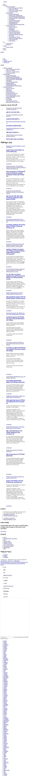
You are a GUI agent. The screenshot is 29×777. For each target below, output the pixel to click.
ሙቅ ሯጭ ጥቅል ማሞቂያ (14, 33)
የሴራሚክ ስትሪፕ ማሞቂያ (14, 37)
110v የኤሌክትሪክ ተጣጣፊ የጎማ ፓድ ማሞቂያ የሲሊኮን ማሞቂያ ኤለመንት (15, 297)
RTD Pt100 (11, 19)
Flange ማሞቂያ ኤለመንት (14, 32)
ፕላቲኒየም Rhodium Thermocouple (17, 16)
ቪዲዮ (4, 48)
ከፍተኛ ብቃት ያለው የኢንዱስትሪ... (15, 139)
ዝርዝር (10, 163)
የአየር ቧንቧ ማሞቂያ (13, 9)
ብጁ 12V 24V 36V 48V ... (13, 112)
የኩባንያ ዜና (8, 44)
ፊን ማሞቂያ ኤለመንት (14, 30)
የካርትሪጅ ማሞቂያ (13, 27)
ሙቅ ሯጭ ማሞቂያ (10, 92)
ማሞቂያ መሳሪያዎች (10, 6)
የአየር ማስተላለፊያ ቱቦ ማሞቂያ (16, 8)
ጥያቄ (7, 163)
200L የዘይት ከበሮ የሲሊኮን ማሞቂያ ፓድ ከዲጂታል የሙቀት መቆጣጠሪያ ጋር (15, 401)
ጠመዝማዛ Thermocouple (14, 20)
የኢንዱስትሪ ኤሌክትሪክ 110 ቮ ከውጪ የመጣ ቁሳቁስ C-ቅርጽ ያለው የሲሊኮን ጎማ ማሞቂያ (16, 349)
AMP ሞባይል (17, 561)
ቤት (4, 4)
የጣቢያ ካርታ (10, 561)
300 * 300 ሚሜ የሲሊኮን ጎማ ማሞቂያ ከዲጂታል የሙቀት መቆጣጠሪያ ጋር (14, 432)
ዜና (4, 42)
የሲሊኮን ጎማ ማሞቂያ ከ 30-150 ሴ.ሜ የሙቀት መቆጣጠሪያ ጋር (14, 481)
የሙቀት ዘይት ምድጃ (13, 11)
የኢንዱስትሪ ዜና (9, 43)
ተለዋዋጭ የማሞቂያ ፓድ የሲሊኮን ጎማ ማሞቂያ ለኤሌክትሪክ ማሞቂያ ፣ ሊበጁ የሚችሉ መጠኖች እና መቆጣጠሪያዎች (15, 252)
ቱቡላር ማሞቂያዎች (13, 39)
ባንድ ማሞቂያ (12, 40)
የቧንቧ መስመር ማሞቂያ (8, 545)
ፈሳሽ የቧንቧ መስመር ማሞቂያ (15, 10)
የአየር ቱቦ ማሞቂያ (4, 562)
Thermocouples (10, 563)
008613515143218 (7, 575)
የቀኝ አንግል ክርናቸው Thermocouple (17, 18)
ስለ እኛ (4, 46)
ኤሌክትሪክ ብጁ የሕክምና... (13, 119)
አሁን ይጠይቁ (3, 531)
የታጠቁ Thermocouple (14, 14)
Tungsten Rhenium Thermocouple (16, 24)
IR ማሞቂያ (11, 35)
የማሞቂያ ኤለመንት (10, 25)
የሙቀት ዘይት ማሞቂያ (8, 546)
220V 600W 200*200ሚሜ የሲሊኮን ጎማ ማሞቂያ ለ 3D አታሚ (15, 381)
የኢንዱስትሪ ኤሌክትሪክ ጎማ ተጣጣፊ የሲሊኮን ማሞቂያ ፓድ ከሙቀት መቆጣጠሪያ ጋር (15, 226)
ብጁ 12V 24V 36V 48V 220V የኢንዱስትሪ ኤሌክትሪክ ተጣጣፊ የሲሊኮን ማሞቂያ (14, 197)
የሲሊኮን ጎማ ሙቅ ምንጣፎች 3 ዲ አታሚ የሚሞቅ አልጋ (15, 150)
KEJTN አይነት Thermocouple (15, 15)
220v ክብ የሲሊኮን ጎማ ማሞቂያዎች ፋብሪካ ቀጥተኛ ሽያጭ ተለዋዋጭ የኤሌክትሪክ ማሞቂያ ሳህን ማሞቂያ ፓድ (15, 174)
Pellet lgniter (12, 29)
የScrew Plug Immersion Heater (16, 34)
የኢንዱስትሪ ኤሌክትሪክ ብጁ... (14, 125)
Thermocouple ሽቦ (13, 23)
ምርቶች (5, 5)
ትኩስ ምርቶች (4, 561)
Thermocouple (9, 13)
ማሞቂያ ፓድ (12, 28)
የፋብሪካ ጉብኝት (9, 47)
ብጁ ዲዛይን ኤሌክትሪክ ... (12, 132)
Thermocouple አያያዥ (14, 21)
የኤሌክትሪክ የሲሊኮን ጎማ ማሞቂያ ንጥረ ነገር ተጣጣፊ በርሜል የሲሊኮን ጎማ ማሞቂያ (15, 318)
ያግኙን (4, 49)
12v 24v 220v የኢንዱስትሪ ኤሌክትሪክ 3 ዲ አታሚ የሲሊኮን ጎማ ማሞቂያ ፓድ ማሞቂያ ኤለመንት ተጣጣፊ (15, 277)
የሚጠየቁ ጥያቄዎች (7, 542)
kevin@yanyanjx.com (8, 586)
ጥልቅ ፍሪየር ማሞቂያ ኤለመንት (16, 38)
